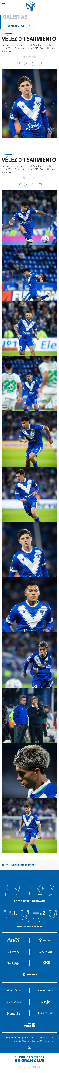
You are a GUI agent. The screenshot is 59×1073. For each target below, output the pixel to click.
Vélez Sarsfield (31, 6)
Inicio (5, 865)
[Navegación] (3, 4)
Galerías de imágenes (23, 865)
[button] (19, 63)
